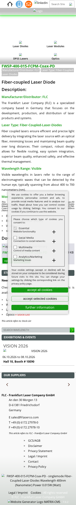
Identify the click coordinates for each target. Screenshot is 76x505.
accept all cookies (39, 290)
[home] (9, 4)
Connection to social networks (29, 241)
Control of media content (26, 250)
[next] (68, 384)
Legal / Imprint (37, 456)
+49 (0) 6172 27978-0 (24, 422)
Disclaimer (35, 446)
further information (39, 307)
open (7, 261)
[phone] (19, 4)
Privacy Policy (37, 467)
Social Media (26, 237)
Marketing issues (22, 260)
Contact (33, 461)
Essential (24, 228)
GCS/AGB (34, 441)
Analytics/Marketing (30, 256)
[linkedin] (41, 4)
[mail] (28, 4)
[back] (7, 384)
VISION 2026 (15, 346)
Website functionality (24, 231)
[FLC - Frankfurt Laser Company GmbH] (38, 24)
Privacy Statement (40, 451)
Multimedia (25, 247)
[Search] (70, 4)
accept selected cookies (40, 298)
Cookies (36, 493)
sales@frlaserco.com (25, 417)
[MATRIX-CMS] (34, 502)
